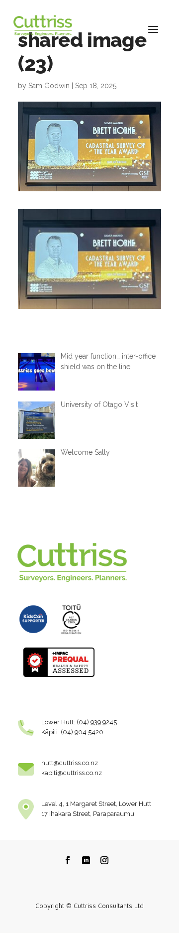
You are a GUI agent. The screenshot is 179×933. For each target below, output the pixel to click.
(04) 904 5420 (82, 732)
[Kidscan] (33, 637)
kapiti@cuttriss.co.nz (71, 773)
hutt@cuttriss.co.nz (69, 763)
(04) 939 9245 (97, 722)
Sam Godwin (49, 86)
